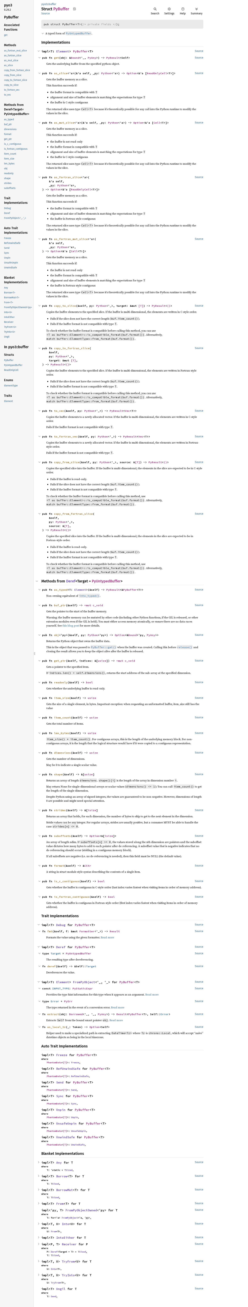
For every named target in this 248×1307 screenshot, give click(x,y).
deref (51, 966)
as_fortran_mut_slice (71, 239)
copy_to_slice (65, 305)
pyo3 (44, 4)
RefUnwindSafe (68, 1069)
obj (56, 635)
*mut (88, 605)
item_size (61, 698)
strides (60, 810)
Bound (75, 57)
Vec (127, 410)
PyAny (92, 57)
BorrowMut (64, 1190)
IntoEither (65, 1238)
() (168, 305)
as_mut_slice (64, 122)
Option (132, 73)
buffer (52, 4)
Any (59, 1162)
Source (45, 13)
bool (89, 682)
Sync (60, 1096)
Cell (157, 122)
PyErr (68, 1001)
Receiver (69, 1244)
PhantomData (54, 1062)
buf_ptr (60, 605)
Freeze (61, 1055)
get (56, 57)
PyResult (113, 57)
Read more (107, 937)
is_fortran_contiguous (71, 896)
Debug (60, 925)
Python (106, 73)
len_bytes (61, 733)
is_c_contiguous (66, 881)
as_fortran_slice (67, 177)
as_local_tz (56, 1027)
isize (92, 810)
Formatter (86, 931)
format (59, 865)
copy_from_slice (66, 462)
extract (53, 1014)
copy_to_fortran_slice (71, 348)
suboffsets (62, 836)
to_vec (59, 410)
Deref (70, 581)
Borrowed (76, 1014)
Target (56, 953)
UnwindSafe (65, 1137)
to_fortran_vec (66, 436)
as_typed (60, 589)
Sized (69, 1170)
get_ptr (60, 660)
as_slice (60, 73)
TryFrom (68, 1261)
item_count (62, 717)
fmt (49, 931)
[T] (140, 305)
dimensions (62, 752)
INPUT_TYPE (60, 988)
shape (58, 774)
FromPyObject (84, 982)
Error (55, 1001)
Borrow (61, 1176)
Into (65, 1224)
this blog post (70, 625)
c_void (98, 605)
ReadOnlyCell (157, 73)
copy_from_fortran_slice (73, 513)
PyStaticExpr (83, 988)
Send (60, 1082)
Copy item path (74, 9)
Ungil (60, 1289)
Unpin (60, 1110)
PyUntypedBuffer (106, 581)
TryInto (68, 1275)
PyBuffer (80, 51)
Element (62, 51)
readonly (60, 682)
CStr (87, 865)
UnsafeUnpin (66, 1123)
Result (115, 931)
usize (102, 660)
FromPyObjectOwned (81, 1210)
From (60, 1204)
